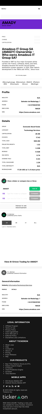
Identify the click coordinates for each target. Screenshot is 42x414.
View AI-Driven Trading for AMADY (21, 262)
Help (7, 347)
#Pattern (36, 82)
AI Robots (9, 368)
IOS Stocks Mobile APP (13, 381)
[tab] (7, 223)
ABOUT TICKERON (18, 341)
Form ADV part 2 (11, 334)
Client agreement (11, 332)
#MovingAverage (9, 82)
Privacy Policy (10, 330)
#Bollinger (34, 84)
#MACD (29, 82)
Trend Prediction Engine (14, 370)
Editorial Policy (11, 336)
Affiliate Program (11, 326)
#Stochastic (14, 84)
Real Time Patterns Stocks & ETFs (17, 364)
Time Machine (10, 374)
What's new (9, 345)
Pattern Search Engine (13, 366)
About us (8, 351)
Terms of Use (10, 328)
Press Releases (10, 355)
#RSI (5, 84)
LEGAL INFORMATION (18, 322)
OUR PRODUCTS (18, 360)
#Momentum (20, 82)
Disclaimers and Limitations (15, 338)
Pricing (7, 353)
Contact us (9, 349)
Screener (8, 372)
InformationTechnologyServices (20, 285)
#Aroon (25, 84)
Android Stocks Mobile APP (15, 383)
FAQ (6, 356)
